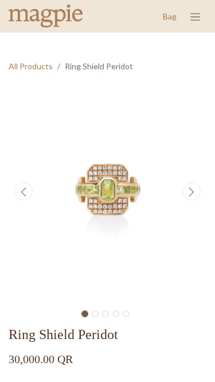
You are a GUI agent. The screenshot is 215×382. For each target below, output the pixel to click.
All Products (31, 66)
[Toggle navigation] (195, 16)
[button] (23, 191)
